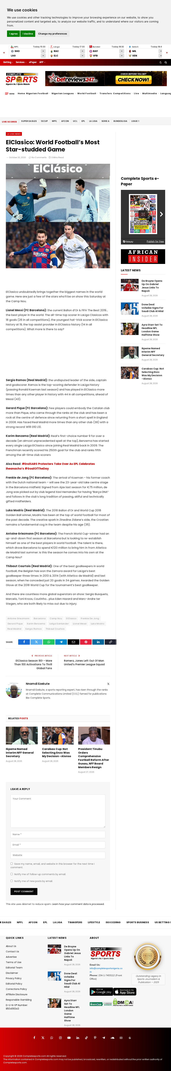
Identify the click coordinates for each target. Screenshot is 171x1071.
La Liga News (14, 134)
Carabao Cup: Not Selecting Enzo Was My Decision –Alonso (56, 752)
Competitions (122, 93)
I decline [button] (28, 33)
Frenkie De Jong (90, 618)
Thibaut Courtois (55, 628)
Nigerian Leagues (63, 93)
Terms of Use (13, 962)
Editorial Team (14, 967)
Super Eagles (29, 121)
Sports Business (137, 922)
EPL (83, 121)
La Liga (93, 121)
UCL (75, 121)
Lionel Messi (80, 623)
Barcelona (40, 618)
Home (21, 93)
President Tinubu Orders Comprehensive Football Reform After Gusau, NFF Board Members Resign (93, 758)
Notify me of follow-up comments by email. (40, 874)
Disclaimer (12, 973)
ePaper (33, 62)
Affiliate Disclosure (16, 994)
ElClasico (71, 618)
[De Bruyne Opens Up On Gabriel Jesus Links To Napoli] (130, 285)
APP (41, 62)
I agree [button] (13, 33)
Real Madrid (14, 628)
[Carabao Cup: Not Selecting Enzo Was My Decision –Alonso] (58, 736)
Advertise (11, 957)
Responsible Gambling (19, 999)
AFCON (65, 121)
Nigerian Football (37, 93)
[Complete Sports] (22, 79)
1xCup (44, 121)
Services (20, 62)
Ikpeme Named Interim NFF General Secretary (20, 752)
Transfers (106, 93)
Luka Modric (97, 623)
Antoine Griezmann (19, 618)
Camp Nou (56, 618)
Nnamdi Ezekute (38, 683)
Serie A (105, 121)
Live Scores (9, 121)
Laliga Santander (59, 623)
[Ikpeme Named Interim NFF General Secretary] (22, 736)
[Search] (165, 62)
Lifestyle (94, 922)
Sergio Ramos (33, 628)
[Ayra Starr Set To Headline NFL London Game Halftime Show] (130, 329)
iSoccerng (113, 922)
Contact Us (12, 951)
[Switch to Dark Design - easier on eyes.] (160, 62)
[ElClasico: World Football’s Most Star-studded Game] (58, 267)
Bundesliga (120, 121)
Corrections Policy (16, 989)
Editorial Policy (14, 983)
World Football (86, 93)
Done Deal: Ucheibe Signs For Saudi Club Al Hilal (152, 308)
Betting (7, 62)
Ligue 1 (135, 121)
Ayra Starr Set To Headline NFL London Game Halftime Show (152, 329)
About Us (11, 946)
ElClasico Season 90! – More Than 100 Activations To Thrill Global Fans (33, 664)
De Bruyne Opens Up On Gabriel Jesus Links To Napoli (152, 286)
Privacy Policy (14, 978)
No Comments (39, 157)
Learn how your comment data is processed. (78, 904)
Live (136, 93)
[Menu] (10, 93)
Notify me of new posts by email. (33, 881)
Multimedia (149, 93)
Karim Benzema (36, 623)
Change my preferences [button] (52, 33)
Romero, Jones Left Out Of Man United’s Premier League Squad (84, 662)
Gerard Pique (15, 623)
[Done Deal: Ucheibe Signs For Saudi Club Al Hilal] (130, 308)
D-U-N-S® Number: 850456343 (17, 1006)
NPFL (54, 121)
